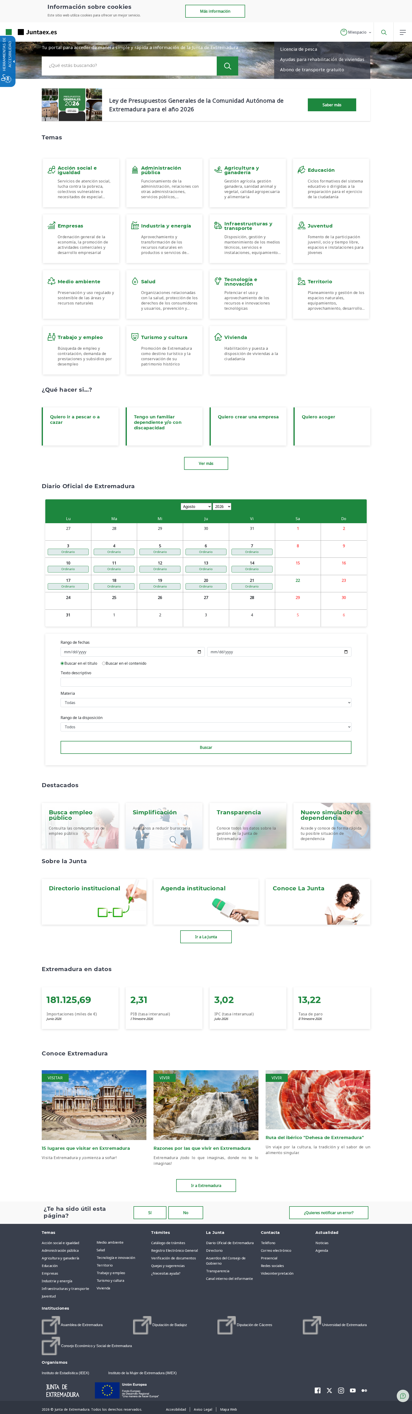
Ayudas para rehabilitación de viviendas (322, 59)
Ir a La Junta (206, 936)
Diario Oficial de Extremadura (230, 1242)
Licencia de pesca (298, 49)
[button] (356, 32)
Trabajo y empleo (111, 1272)
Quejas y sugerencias (168, 1265)
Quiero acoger (318, 417)
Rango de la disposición (82, 717)
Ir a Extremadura (206, 1185)
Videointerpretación (277, 1273)
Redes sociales (272, 1265)
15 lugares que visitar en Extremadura (86, 1148)
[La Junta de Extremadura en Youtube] (353, 1390)
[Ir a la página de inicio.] (22, 32)
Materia (68, 693)
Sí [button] (150, 1212)
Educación (50, 1265)
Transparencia (217, 1270)
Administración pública (60, 1250)
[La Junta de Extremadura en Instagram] (341, 1390)
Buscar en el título (80, 663)
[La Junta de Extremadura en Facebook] (318, 1390)
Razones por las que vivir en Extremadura (202, 1148)
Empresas (50, 1273)
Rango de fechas (75, 642)
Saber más (332, 104)
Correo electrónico (276, 1250)
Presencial (269, 1258)
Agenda (321, 1250)
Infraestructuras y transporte (65, 1288)
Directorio (214, 1250)
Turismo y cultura (110, 1280)
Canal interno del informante (229, 1278)
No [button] (185, 1212)
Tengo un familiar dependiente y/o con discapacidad (157, 422)
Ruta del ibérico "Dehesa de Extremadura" (315, 1138)
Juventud (49, 1296)
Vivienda (103, 1288)
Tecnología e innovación (116, 1257)
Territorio (105, 1265)
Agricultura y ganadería (60, 1258)
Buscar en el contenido (126, 663)
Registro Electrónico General (174, 1250)
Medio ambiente (110, 1242)
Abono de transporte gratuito (312, 69)
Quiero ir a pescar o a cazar (75, 420)
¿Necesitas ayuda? (165, 1273)
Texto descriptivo (76, 672)
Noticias (321, 1242)
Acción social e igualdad (60, 1242)
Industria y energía (57, 1280)
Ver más (206, 463)
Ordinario (68, 552)
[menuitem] (123, 1242)
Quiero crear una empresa (248, 417)
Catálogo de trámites (168, 1242)
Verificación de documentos (173, 1258)
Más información (215, 11)
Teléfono (268, 1242)
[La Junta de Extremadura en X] (329, 1390)
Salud (101, 1249)
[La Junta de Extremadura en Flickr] (364, 1390)
